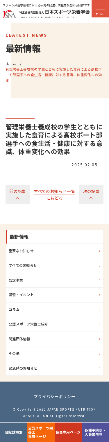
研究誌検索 (13, 432)
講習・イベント (21, 294)
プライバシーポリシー (54, 396)
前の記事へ (17, 194)
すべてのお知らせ (23, 265)
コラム (14, 309)
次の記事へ (91, 194)
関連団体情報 (19, 338)
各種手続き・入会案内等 (95, 431)
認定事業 (16, 280)
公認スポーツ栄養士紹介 (28, 324)
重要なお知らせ (21, 250)
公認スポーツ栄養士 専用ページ (40, 432)
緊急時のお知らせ (23, 368)
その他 (14, 353)
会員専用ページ (68, 432)
